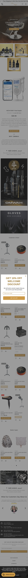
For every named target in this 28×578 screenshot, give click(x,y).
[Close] (25, 276)
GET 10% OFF (14, 298)
